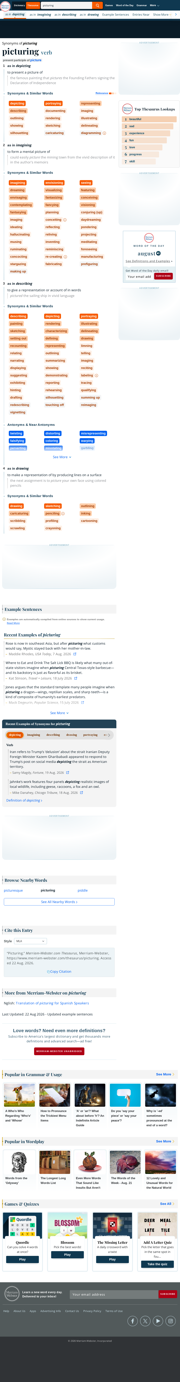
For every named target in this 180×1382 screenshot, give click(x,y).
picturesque (13, 890)
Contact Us (72, 1311)
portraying (90, 734)
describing (53, 734)
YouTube (158, 1321)
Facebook (132, 1321)
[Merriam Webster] (149, 238)
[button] (155, 5)
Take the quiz (157, 1264)
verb (46, 52)
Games (109, 5)
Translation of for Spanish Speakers (52, 1003)
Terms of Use (114, 1311)
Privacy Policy (92, 1311)
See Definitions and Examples (148, 261)
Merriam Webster (12, 1293)
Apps (33, 1311)
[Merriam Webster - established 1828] (5, 4)
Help (6, 1311)
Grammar (142, 5)
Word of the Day (124, 5)
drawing (71, 734)
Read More (13, 623)
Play (22, 1259)
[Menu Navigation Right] (175, 14)
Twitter (145, 1321)
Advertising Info (51, 1311)
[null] (158, 253)
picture (35, 60)
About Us (20, 1311)
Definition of (23, 800)
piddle (83, 890)
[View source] (75, 654)
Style (8, 941)
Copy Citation (60, 971)
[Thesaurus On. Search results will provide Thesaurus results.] (26, 5)
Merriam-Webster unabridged (59, 1051)
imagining (33, 734)
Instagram (170, 1321)
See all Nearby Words (58, 902)
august (146, 253)
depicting (15, 734)
